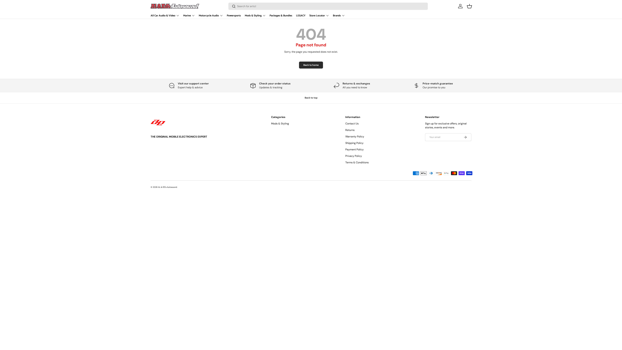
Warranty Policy (354, 136)
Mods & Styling (253, 15)
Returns (350, 130)
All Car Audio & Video (163, 15)
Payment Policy (354, 149)
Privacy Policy (353, 156)
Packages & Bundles (281, 15)
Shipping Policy (354, 143)
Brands (337, 15)
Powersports (234, 15)
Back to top (311, 97)
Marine (187, 15)
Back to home (311, 65)
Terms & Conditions (357, 162)
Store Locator (317, 15)
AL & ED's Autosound (167, 187)
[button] (469, 6)
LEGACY (300, 15)
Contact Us (352, 123)
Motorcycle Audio (209, 15)
